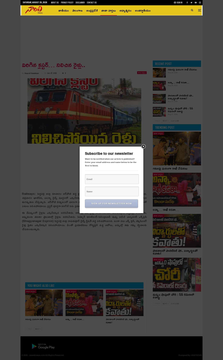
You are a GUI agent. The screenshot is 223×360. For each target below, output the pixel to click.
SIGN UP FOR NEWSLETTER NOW (111, 203)
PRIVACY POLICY (67, 2)
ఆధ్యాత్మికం (125, 10)
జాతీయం (63, 10)
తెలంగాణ (77, 10)
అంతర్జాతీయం (142, 10)
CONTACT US (92, 2)
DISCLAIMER (80, 2)
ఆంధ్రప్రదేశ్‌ (92, 10)
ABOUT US (55, 2)
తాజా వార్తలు (108, 10)
